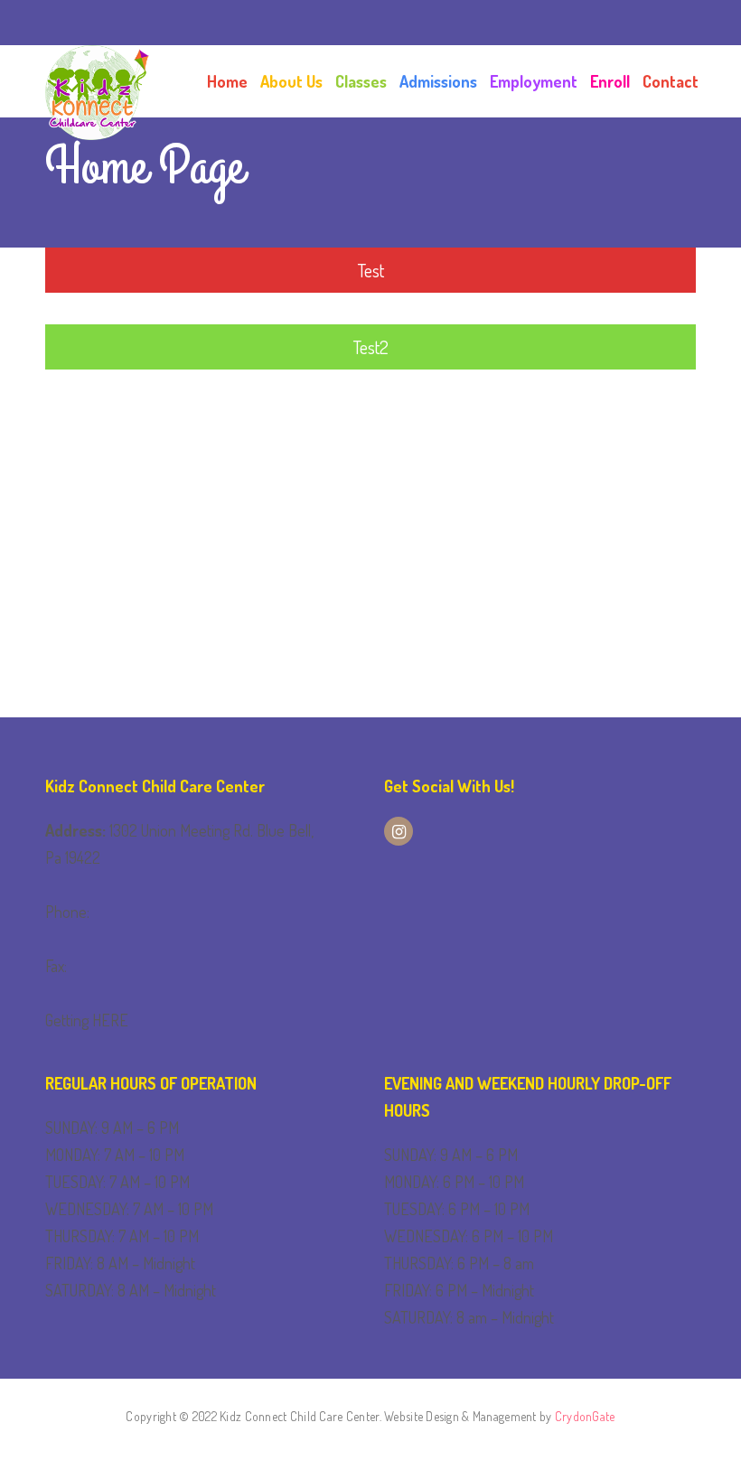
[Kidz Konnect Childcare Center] (97, 81)
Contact (671, 81)
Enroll (610, 81)
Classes (361, 81)
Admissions (438, 81)
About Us (291, 81)
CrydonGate (585, 1416)
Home (227, 81)
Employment (533, 81)
